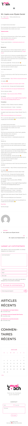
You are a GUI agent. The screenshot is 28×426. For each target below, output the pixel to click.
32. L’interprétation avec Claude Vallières (9, 310)
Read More (3, 204)
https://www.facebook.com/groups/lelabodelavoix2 (13, 88)
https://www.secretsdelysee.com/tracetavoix (11, 115)
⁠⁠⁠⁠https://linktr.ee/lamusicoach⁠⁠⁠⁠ (7, 39)
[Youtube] (14, 398)
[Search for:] (12, 291)
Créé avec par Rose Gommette (14, 423)
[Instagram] (16, 398)
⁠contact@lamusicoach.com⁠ (18, 42)
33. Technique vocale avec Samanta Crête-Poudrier (12, 314)
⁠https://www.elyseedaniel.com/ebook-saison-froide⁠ (12, 83)
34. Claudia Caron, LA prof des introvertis (9, 318)
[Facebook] (11, 398)
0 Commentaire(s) (5, 18)
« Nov (2, 375)
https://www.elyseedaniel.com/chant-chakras (11, 109)
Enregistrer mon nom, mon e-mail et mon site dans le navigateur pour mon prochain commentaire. (13, 280)
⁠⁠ (4, 31)
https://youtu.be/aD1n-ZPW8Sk (14, 93)
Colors (7, 16)
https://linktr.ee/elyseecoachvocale (19, 78)
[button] (14, 8)
